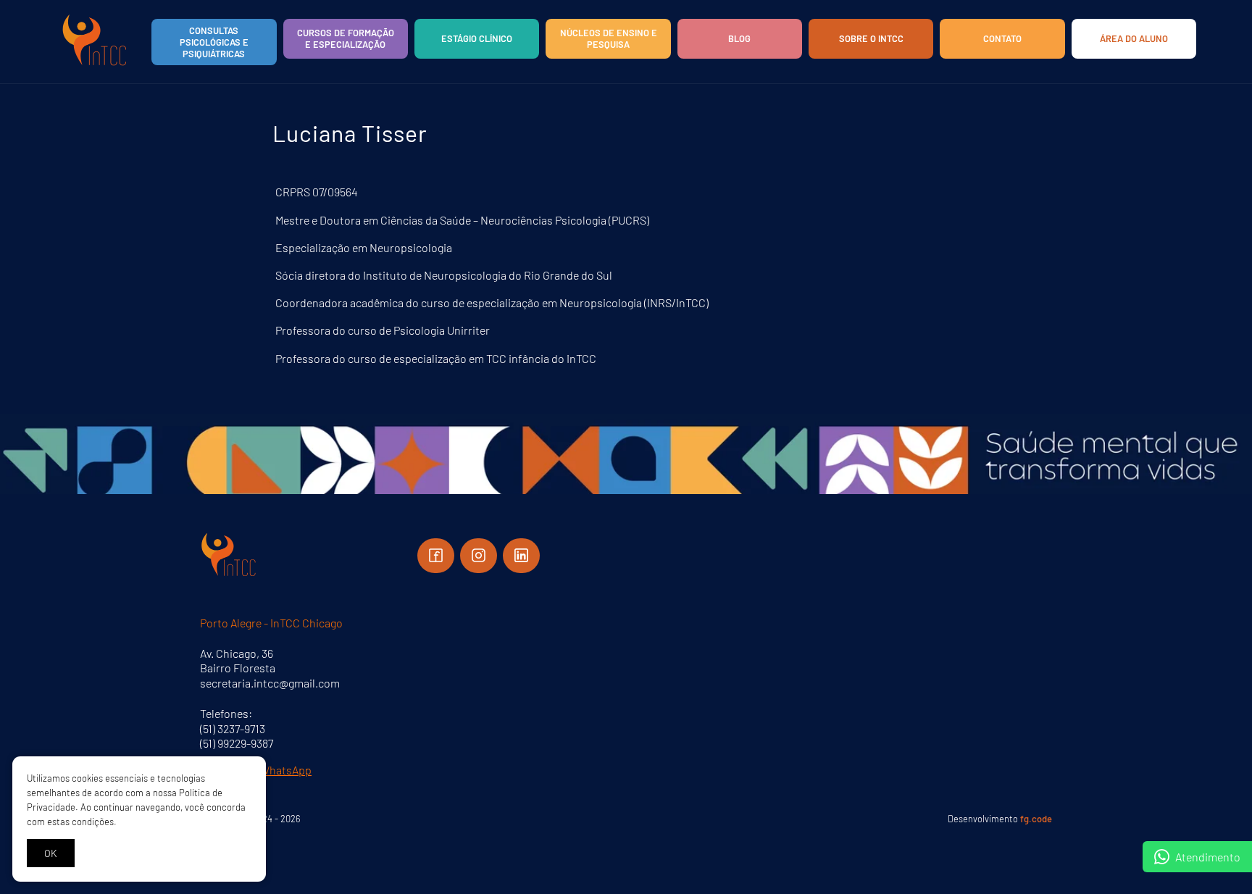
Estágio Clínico (476, 38)
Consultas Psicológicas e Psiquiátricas (214, 42)
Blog (739, 38)
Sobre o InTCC (871, 38)
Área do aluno (1134, 38)
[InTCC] (95, 65)
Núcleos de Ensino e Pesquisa (608, 38)
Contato (1002, 38)
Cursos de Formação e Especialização (345, 38)
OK (50, 853)
